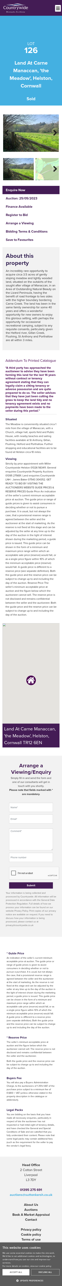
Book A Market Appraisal (31, 1214)
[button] (31, 1280)
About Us (31, 1204)
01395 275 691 (31, 1189)
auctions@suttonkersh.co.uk (31, 1194)
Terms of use (31, 1239)
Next (53, 132)
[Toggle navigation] (58, 8)
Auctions (31, 1209)
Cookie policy (31, 1234)
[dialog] (31, 1264)
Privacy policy (31, 1229)
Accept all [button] (16, 1272)
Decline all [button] (45, 1272)
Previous (9, 132)
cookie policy (45, 1266)
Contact (31, 1219)
